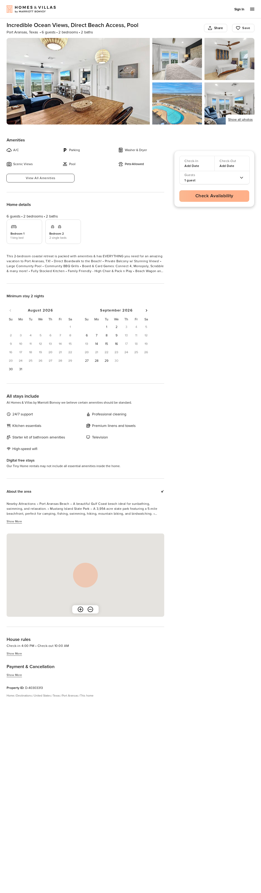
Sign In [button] (239, 9)
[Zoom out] (90, 616)
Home (10, 703)
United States (42, 703)
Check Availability (214, 196)
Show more (14, 279)
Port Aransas (70, 703)
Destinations (24, 703)
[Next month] (146, 318)
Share (218, 28)
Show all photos (240, 120)
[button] (11, 376)
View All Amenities (40, 178)
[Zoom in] (80, 616)
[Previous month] (10, 318)
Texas (56, 703)
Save (246, 28)
